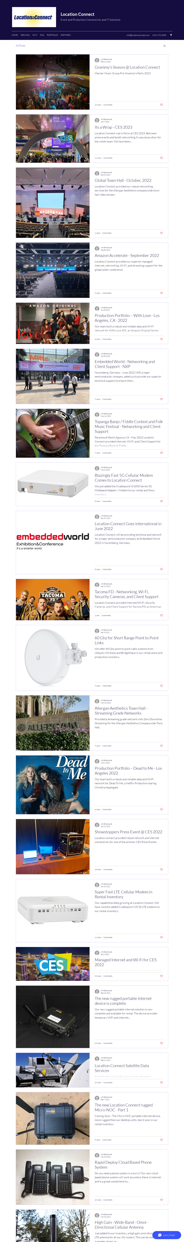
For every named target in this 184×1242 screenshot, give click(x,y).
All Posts (20, 45)
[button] (25, 35)
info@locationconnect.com (138, 35)
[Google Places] (171, 35)
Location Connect (77, 14)
